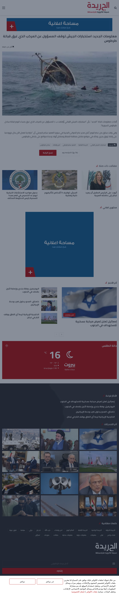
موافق (22, 581)
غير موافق (50, 581)
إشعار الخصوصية (77, 591)
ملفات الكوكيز (91, 591)
